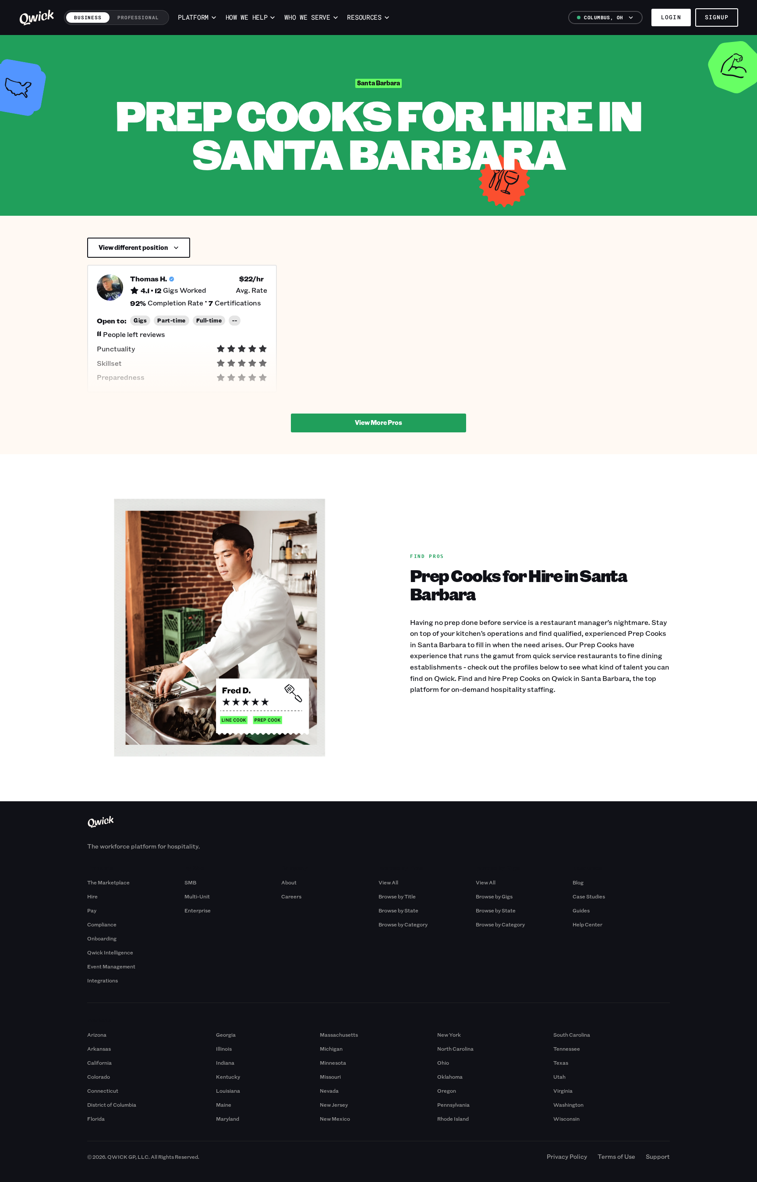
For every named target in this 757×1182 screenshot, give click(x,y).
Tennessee (566, 1048)
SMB (190, 882)
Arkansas (99, 1048)
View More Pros (378, 422)
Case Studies (589, 896)
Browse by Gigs (494, 896)
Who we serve (307, 17)
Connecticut (102, 1090)
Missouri (330, 1076)
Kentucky (228, 1076)
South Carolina (571, 1034)
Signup (717, 17)
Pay (91, 910)
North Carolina (455, 1048)
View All (388, 882)
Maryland (227, 1118)
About (289, 882)
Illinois (224, 1048)
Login (671, 17)
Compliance (102, 924)
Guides (581, 910)
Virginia (563, 1090)
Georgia (226, 1034)
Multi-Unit (197, 896)
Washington (568, 1104)
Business (88, 17)
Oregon (446, 1090)
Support (658, 1156)
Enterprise (197, 910)
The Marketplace (108, 882)
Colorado (98, 1076)
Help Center (587, 924)
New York (449, 1034)
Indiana (225, 1062)
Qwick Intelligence (110, 952)
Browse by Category (403, 924)
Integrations (102, 980)
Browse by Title (397, 896)
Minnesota (333, 1062)
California (99, 1062)
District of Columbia (111, 1104)
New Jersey (334, 1104)
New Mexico (335, 1118)
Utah (559, 1076)
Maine (223, 1104)
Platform (193, 17)
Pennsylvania (453, 1104)
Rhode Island (453, 1118)
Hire (92, 896)
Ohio (443, 1062)
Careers (291, 896)
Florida (96, 1118)
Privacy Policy (567, 1156)
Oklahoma (450, 1076)
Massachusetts (339, 1034)
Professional (138, 17)
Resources (364, 17)
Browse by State (398, 910)
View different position (133, 247)
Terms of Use (616, 1156)
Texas (560, 1062)
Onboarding (102, 938)
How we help (247, 17)
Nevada (329, 1090)
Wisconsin (566, 1118)
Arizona (96, 1034)
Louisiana (228, 1090)
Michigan (331, 1048)
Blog (578, 882)
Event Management (111, 966)
